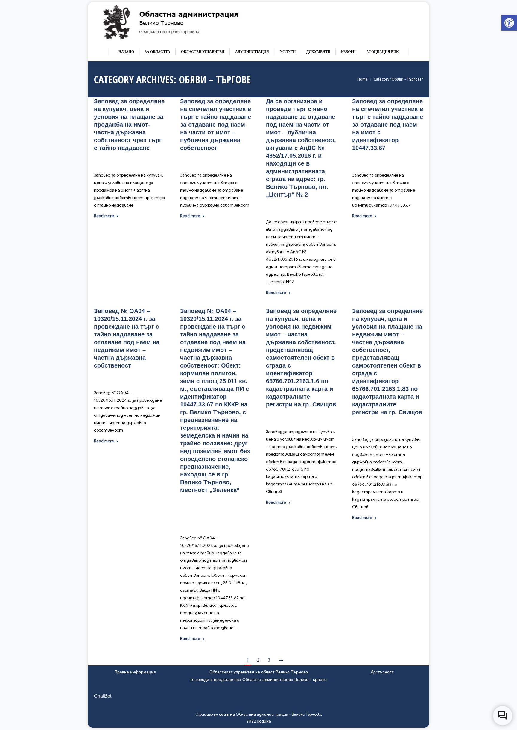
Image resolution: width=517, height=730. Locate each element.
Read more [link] (104, 215)
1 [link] (248, 660)
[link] (509, 23)
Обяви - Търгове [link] (123, 160)
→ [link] (281, 660)
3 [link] (269, 660)
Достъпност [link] (382, 672)
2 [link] (258, 660)
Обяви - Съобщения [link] (209, 502)
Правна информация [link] (135, 672)
